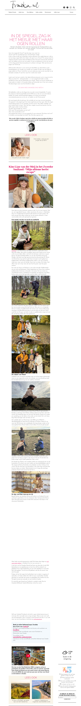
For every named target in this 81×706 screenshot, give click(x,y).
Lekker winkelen (39, 12)
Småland (14, 250)
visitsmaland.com (38, 619)
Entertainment (48, 12)
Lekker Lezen (57, 12)
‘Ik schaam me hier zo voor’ (68, 684)
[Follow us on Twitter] (71, 7)
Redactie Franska (12, 12)
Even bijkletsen (30, 12)
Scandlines (16, 630)
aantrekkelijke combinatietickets (22, 637)
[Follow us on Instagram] (68, 7)
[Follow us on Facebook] (64, 7)
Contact (71, 12)
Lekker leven (21, 12)
